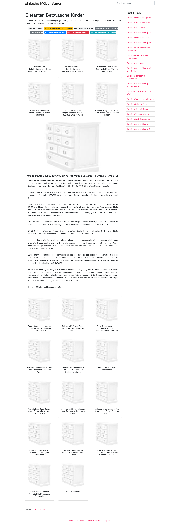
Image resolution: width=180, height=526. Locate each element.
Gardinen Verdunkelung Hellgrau (140, 99)
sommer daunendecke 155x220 (103, 32)
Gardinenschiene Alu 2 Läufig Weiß (139, 92)
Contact (80, 520)
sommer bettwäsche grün (77, 32)
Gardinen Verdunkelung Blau (139, 17)
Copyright (108, 520)
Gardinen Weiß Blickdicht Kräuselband (137, 56)
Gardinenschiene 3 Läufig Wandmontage (137, 85)
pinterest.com (39, 509)
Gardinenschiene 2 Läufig (137, 124)
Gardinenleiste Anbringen (137, 63)
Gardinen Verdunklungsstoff (138, 37)
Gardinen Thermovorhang (138, 114)
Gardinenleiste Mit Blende (137, 109)
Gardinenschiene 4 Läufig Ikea (139, 42)
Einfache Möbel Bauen (43, 3)
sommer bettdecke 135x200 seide (58, 28)
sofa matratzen (37, 32)
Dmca (70, 520)
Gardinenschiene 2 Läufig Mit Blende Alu (139, 69)
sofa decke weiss (36, 28)
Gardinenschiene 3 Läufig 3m (139, 129)
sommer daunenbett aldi (55, 32)
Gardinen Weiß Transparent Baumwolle (138, 49)
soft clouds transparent (83, 28)
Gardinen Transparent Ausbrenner (136, 77)
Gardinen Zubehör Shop (137, 104)
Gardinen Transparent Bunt (138, 22)
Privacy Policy (94, 520)
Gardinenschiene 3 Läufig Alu (139, 32)
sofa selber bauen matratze (107, 28)
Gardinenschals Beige (136, 27)
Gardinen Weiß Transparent (138, 119)
